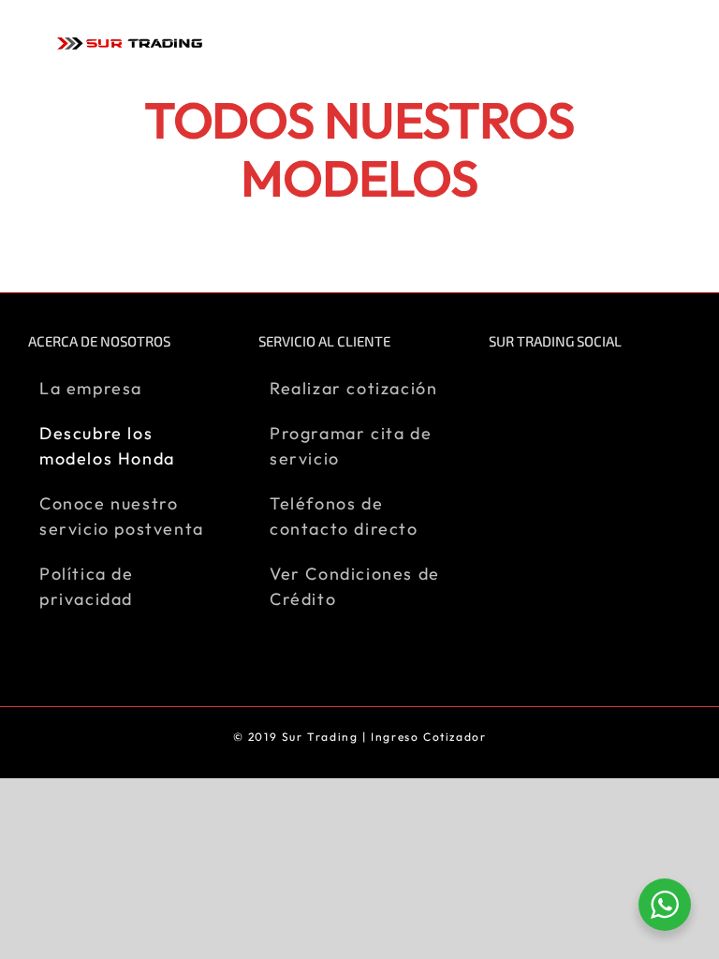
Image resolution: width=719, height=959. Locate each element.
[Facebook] (498, 387)
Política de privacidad (86, 586)
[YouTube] (603, 387)
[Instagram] (533, 387)
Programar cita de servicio (351, 445)
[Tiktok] (568, 387)
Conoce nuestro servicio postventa (121, 516)
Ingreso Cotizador (428, 737)
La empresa (90, 388)
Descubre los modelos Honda (107, 445)
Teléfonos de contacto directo (344, 516)
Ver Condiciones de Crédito (355, 586)
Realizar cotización (353, 388)
